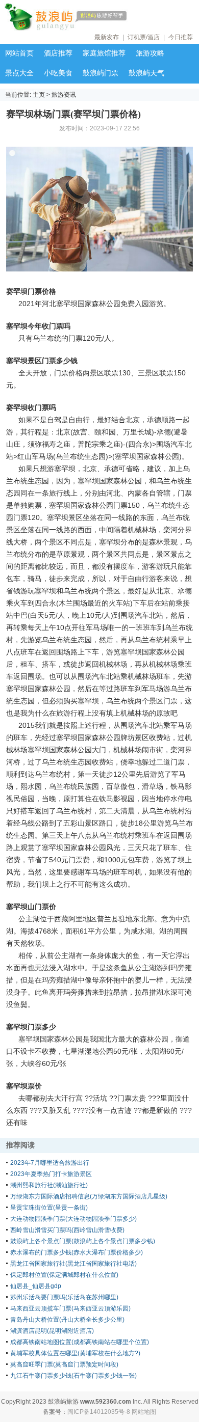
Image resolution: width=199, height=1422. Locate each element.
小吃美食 (58, 73)
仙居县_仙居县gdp (35, 1286)
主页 (39, 94)
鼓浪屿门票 (100, 73)
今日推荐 (180, 37)
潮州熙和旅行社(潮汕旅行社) (49, 1185)
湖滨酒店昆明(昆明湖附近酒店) (52, 1330)
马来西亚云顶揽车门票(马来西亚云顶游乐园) (70, 1308)
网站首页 (19, 53)
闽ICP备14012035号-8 (98, 1411)
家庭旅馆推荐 (104, 53)
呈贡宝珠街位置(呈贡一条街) (49, 1207)
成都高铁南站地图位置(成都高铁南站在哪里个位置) (79, 1342)
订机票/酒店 (144, 37)
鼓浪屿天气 (146, 73)
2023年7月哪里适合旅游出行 (49, 1162)
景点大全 (19, 73)
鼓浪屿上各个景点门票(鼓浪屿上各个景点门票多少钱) (82, 1241)
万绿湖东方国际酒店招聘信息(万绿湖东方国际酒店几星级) (88, 1196)
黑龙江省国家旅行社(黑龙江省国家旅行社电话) (73, 1263)
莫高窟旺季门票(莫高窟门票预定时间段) (64, 1364)
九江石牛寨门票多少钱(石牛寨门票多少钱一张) (73, 1375)
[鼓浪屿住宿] (97, 17)
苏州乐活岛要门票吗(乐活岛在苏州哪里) (64, 1297)
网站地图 (144, 1411)
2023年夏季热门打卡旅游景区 (51, 1174)
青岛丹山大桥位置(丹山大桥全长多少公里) (67, 1319)
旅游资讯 (64, 94)
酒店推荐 (58, 53)
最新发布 (106, 37)
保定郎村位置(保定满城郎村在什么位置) (64, 1274)
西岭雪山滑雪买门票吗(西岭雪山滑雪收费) (67, 1230)
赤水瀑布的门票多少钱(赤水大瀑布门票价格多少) (76, 1252)
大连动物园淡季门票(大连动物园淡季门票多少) (73, 1218)
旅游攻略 (150, 53)
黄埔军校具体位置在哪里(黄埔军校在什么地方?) (75, 1353)
